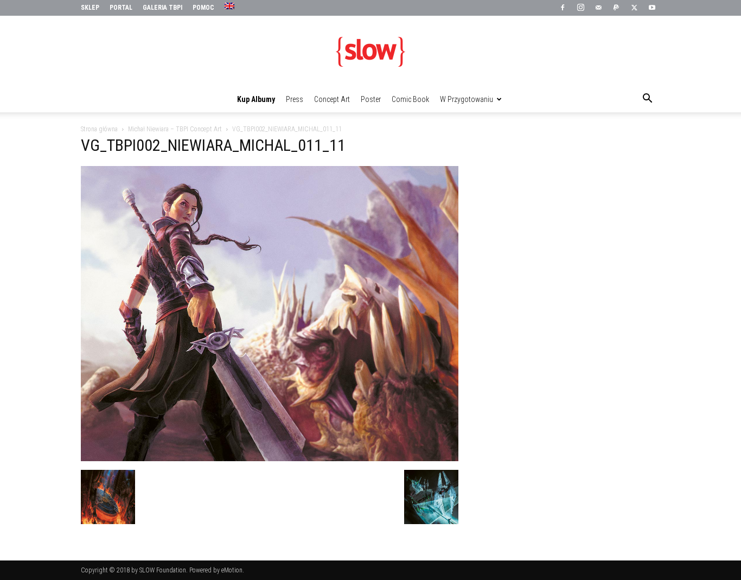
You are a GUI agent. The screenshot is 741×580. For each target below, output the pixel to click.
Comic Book (410, 99)
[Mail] (598, 8)
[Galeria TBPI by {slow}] (370, 51)
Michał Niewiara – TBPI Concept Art (175, 129)
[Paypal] (616, 8)
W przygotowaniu (466, 99)
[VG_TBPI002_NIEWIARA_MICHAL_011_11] (269, 458)
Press (294, 99)
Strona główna (99, 129)
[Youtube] (652, 8)
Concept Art (332, 99)
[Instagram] (580, 8)
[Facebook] (562, 8)
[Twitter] (634, 8)
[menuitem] (231, 6)
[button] (647, 99)
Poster (371, 99)
